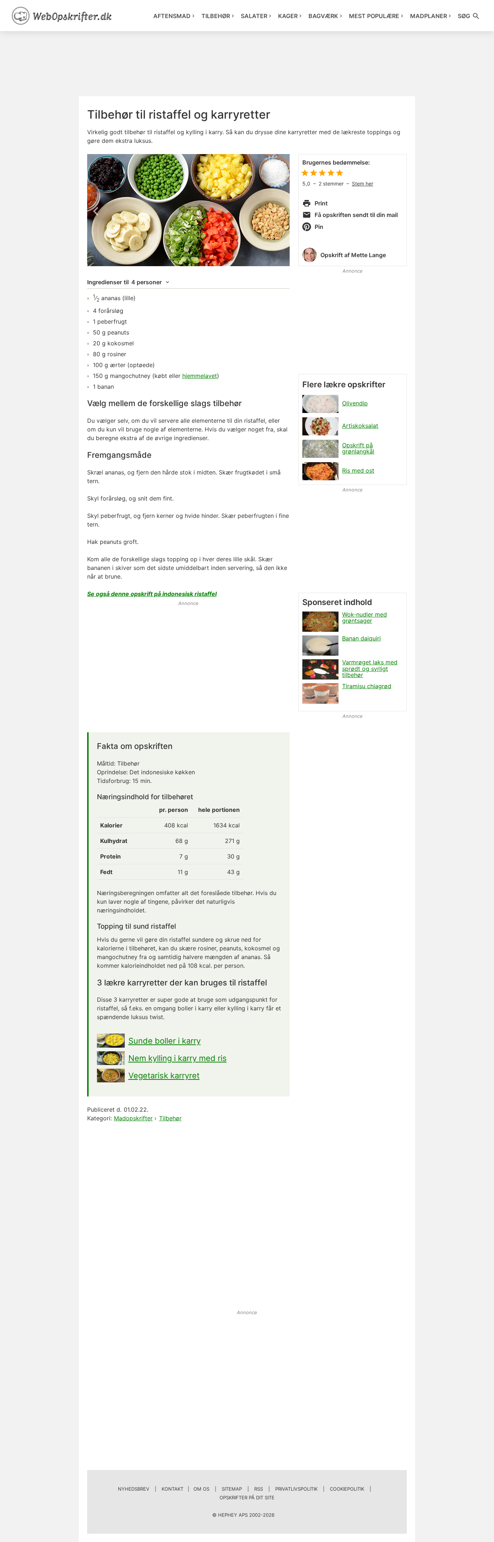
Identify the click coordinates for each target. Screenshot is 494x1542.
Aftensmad (172, 16)
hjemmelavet (199, 375)
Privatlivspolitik (296, 1489)
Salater (254, 16)
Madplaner (428, 16)
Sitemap (232, 1489)
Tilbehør (215, 16)
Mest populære (374, 16)
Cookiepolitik (347, 1489)
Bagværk (323, 16)
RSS (258, 1489)
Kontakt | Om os (185, 1489)
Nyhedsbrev (133, 1489)
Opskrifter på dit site (247, 1497)
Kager (288, 16)
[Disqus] (188, 1216)
